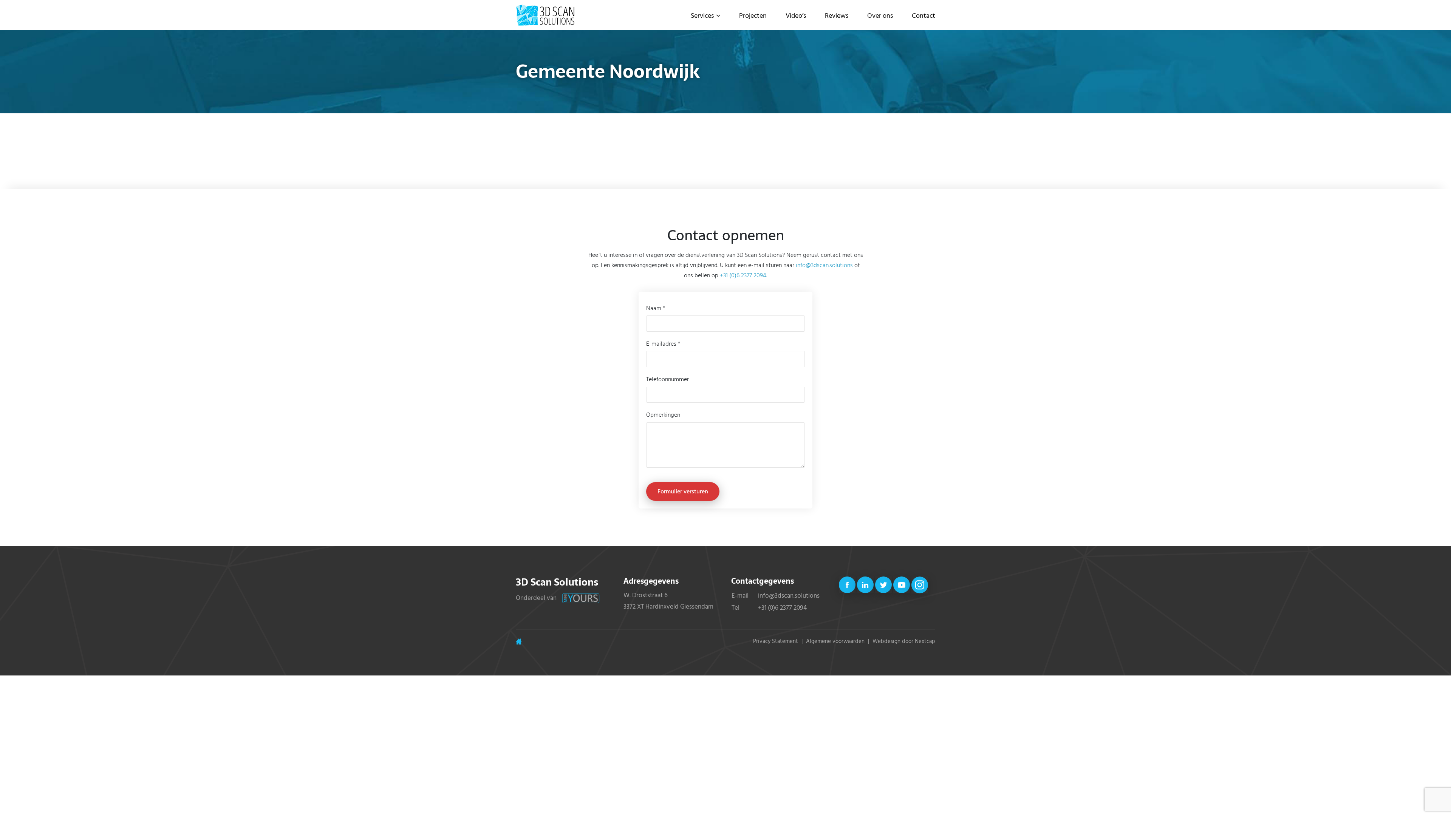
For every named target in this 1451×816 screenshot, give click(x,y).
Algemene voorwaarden (835, 641)
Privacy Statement (775, 641)
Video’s (796, 15)
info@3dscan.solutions (824, 264)
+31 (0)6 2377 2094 (743, 275)
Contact (923, 15)
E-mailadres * (663, 343)
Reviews (836, 15)
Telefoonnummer (667, 378)
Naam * (655, 307)
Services (702, 15)
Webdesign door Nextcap (903, 641)
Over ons (880, 15)
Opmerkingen (663, 414)
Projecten (753, 15)
